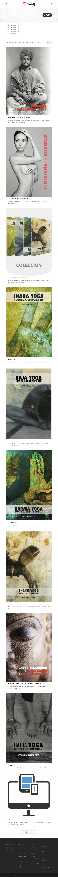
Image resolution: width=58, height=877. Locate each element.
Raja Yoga (11, 441)
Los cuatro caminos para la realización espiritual (27, 683)
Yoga (9, 819)
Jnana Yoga (12, 359)
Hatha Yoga (12, 765)
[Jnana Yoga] (29, 322)
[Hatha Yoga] (29, 728)
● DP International (46, 867)
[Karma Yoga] (29, 485)
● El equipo (22, 844)
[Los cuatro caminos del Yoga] (29, 81)
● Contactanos (10, 849)
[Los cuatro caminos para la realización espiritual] (29, 647)
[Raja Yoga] (29, 403)
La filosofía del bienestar (17, 198)
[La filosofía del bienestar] (29, 162)
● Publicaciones (10, 844)
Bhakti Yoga (12, 604)
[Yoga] (29, 795)
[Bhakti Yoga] (29, 566)
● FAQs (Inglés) (34, 861)
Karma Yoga (12, 522)
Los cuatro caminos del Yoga (18, 117)
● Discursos (9, 847)
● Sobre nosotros (35, 844)
